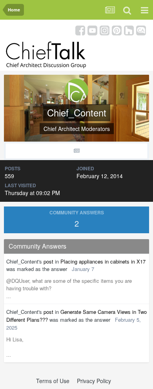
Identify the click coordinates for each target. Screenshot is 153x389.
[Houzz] (129, 29)
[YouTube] (92, 29)
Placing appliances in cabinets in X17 (103, 261)
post (48, 261)
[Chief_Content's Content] (76, 151)
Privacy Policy (94, 381)
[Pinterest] (117, 29)
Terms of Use (52, 381)
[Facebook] (80, 29)
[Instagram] (104, 29)
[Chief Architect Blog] (141, 29)
